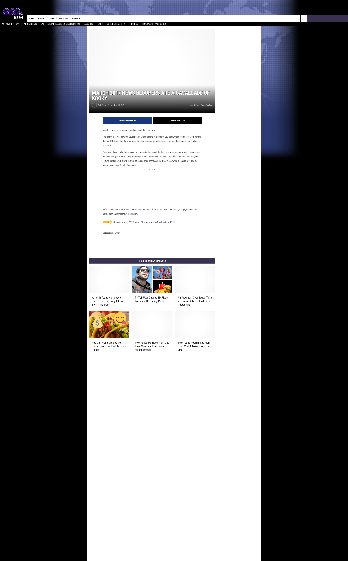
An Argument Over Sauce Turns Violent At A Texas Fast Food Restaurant (195, 301)
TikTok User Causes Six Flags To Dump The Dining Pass (151, 299)
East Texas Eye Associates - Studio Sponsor (60, 24)
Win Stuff (63, 18)
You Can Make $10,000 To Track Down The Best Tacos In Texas (109, 346)
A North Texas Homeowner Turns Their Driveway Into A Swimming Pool (107, 301)
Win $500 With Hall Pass (26, 24)
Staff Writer (102, 105)
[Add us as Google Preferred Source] (283, 18)
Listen (51, 18)
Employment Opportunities (154, 24)
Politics (134, 24)
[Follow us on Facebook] (290, 18)
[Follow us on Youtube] (297, 18)
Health (100, 24)
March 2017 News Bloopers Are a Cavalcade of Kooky (149, 222)
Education (88, 24)
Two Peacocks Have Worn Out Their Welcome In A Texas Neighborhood (152, 346)
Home (31, 18)
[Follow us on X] (304, 18)
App (125, 24)
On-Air (41, 18)
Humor (117, 233)
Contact (76, 18)
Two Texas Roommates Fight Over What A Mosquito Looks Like (194, 346)
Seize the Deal (113, 24)
